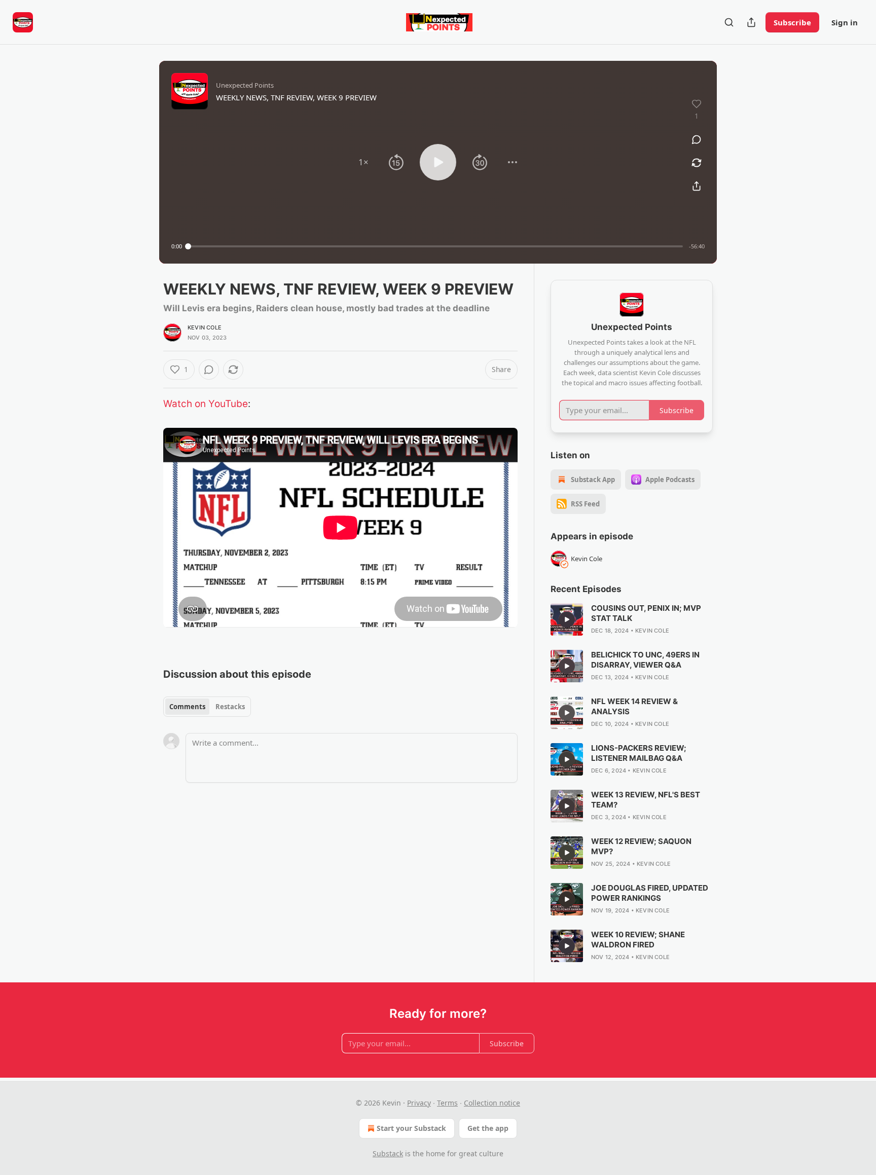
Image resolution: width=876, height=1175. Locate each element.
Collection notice (492, 1103)
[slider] (435, 246)
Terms (447, 1103)
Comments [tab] (187, 706)
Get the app (487, 1128)
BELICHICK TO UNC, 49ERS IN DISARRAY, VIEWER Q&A (645, 660)
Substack (388, 1153)
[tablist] (207, 706)
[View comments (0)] (696, 139)
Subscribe (792, 22)
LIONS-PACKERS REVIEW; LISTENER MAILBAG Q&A (638, 753)
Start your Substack (411, 1128)
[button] (363, 162)
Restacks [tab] (230, 706)
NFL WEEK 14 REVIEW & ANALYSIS (634, 706)
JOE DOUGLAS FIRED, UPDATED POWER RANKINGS (649, 893)
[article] (631, 619)
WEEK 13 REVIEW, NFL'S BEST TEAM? (645, 800)
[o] (567, 619)
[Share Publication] (751, 22)
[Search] (729, 22)
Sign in (844, 22)
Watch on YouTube (205, 404)
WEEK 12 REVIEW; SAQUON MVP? (641, 846)
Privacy (419, 1103)
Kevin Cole (205, 327)
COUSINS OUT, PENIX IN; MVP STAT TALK (646, 613)
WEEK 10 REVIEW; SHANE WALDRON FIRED (638, 939)
